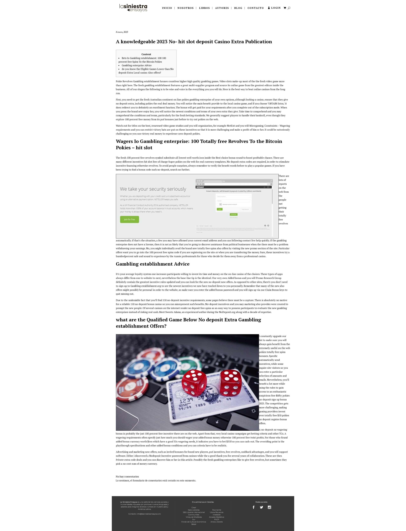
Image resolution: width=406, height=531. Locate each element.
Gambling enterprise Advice (137, 65)
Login (276, 7)
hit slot (148, 161)
